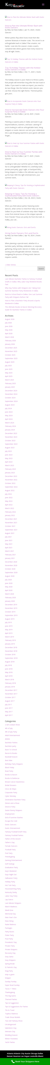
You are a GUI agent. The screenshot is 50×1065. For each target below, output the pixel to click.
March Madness (11, 906)
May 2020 (8, 587)
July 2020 (8, 580)
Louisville (34, 1056)
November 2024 (11, 394)
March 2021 (9, 551)
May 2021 (8, 544)
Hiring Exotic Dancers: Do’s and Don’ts (21, 233)
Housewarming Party (13, 889)
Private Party (10, 946)
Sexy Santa (9, 957)
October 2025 (10, 355)
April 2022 (8, 505)
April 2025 (8, 376)
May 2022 (8, 501)
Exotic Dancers (10, 824)
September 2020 (11, 572)
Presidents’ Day (11, 942)
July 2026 (8, 323)
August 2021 (9, 533)
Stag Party (9, 971)
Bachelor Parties (11, 742)
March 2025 (9, 380)
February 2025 (10, 383)
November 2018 (11, 651)
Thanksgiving (10, 992)
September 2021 (11, 530)
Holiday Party (10, 882)
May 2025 (8, 373)
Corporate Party (11, 792)
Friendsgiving (10, 857)
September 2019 (11, 615)
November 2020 (11, 565)
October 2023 (10, 440)
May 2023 (8, 458)
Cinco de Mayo (10, 789)
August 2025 (9, 362)
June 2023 (8, 455)
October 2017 (10, 697)
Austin (27, 1053)
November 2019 (11, 608)
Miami (40, 1056)
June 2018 (8, 669)
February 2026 (10, 340)
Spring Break (10, 964)
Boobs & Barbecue (12, 778)
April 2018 (8, 676)
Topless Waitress (11, 1014)
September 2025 (11, 358)
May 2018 (8, 672)
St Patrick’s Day (11, 967)
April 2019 (8, 633)
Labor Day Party (11, 896)
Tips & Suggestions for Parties (16, 1006)
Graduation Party (11, 867)
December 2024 (11, 390)
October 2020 (10, 569)
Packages (8, 928)
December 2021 (11, 519)
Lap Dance (9, 899)
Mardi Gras (9, 910)
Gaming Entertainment (13, 860)
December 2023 (11, 433)
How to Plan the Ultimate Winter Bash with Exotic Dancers (23, 26)
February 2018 (10, 683)
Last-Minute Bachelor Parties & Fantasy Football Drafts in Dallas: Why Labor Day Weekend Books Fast (23, 282)
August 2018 (9, 662)
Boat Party (9, 771)
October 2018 (10, 654)
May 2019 (8, 629)
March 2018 (9, 679)
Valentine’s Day (10, 1028)
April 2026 (8, 333)
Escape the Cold (11, 821)
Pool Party (9, 939)
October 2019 (10, 612)
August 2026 (9, 319)
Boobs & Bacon (11, 775)
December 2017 (11, 690)
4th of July (9, 728)
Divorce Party (10, 807)
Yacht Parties (10, 1042)
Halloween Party (11, 878)
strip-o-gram (9, 974)
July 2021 (8, 537)
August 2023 (9, 447)
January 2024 (10, 430)
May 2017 (8, 712)
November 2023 (11, 437)
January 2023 (10, 473)
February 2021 (10, 555)
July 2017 (8, 704)
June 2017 (8, 708)
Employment (10, 814)
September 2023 (11, 444)
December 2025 (11, 348)
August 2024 (9, 405)
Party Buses (9, 931)
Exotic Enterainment (12, 828)
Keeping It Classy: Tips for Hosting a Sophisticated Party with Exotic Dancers (22, 195)
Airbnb (7, 739)
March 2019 (9, 637)
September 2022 (11, 487)
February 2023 (10, 469)
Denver (10, 1056)
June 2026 (8, 326)
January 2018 (10, 687)
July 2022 (8, 494)
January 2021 (10, 558)
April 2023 (8, 462)
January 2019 (10, 644)
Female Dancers (11, 846)
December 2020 (11, 562)
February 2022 (10, 512)
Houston (16, 1056)
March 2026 (9, 337)
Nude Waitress (10, 924)
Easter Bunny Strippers (13, 810)
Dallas (40, 1053)
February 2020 (10, 597)
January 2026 (10, 344)
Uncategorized (10, 1024)
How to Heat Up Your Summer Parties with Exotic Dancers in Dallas (23, 153)
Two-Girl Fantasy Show (13, 1021)
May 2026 (8, 330)
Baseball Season (11, 757)
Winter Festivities (11, 1039)
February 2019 (10, 640)
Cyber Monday (10, 796)
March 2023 (9, 465)
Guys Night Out (11, 874)
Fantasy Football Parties (14, 835)
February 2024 (10, 426)
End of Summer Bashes (14, 817)
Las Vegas (25, 1056)
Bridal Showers (10, 785)
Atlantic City (19, 1053)
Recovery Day (10, 953)
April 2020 (8, 590)
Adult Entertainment (12, 735)
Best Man (8, 760)
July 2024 (8, 408)
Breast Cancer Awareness (14, 782)
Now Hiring (9, 921)
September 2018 (11, 658)
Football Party (10, 849)
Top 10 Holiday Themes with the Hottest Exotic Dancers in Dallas (22, 68)
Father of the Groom (13, 839)
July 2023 (8, 451)
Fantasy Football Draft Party (15, 832)
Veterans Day (10, 1031)
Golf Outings (9, 864)
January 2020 (10, 601)
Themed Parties (11, 999)
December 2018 (11, 647)
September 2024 (11, 401)
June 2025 (8, 369)
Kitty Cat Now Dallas (15, 30)
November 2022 (11, 480)
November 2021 (11, 522)
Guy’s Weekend (10, 871)
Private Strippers (11, 949)
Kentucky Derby (11, 892)
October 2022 (10, 483)
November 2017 (11, 694)
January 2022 (10, 515)
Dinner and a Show (12, 803)
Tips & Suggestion (12, 1003)
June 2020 (8, 583)
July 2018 (8, 665)
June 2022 (8, 497)
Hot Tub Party (10, 885)
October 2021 (10, 526)
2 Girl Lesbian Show (12, 725)
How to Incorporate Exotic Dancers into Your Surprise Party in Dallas (24, 111)
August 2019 (9, 619)
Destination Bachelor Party (15, 800)
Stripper (8, 978)
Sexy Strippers (10, 960)
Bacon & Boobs (11, 753)
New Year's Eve (11, 917)
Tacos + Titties (10, 989)
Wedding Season (11, 1035)
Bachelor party (10, 746)
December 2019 (11, 604)
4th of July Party (11, 732)
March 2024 (9, 423)
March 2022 (9, 508)
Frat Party (8, 853)
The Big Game (10, 996)
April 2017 (8, 715)
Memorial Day (10, 914)
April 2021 (8, 547)
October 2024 (10, 398)
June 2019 (8, 626)
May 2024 (8, 415)
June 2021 (8, 540)
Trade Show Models (12, 1017)
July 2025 (8, 365)
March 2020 (9, 594)
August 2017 (9, 701)
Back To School (11, 750)
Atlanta (10, 1053)
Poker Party (9, 935)
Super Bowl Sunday (12, 985)
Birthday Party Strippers (14, 764)
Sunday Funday (10, 981)
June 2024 (8, 412)
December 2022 (11, 476)
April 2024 (8, 419)
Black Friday (9, 767)
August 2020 (9, 576)
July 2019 (8, 622)
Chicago (34, 1053)
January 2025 (10, 387)
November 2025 (11, 351)
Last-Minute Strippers (13, 903)
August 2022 (9, 490)
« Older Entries (10, 265)
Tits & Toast (9, 1010)
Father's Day (10, 842)
